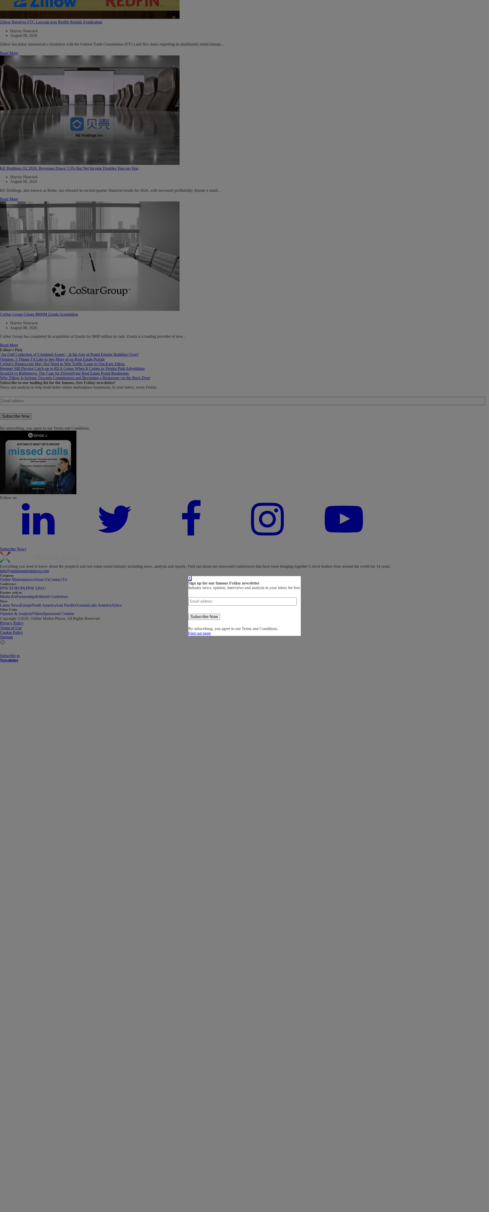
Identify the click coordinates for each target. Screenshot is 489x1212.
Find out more (199, 633)
